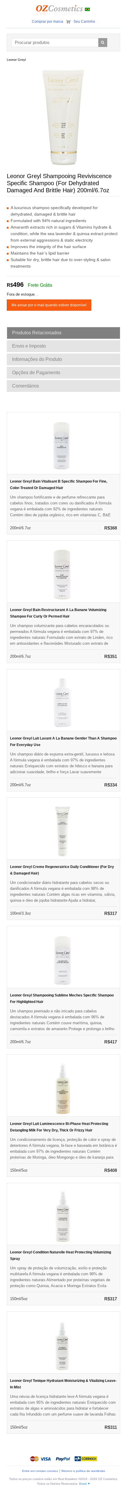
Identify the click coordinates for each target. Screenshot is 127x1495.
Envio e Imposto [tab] (29, 345)
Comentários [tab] (25, 385)
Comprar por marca (47, 21)
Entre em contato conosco (40, 1471)
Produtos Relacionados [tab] (36, 332)
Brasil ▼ (84, 1483)
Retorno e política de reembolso (83, 1471)
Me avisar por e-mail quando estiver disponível (49, 305)
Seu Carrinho (84, 21)
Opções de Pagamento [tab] (36, 372)
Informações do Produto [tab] (37, 359)
